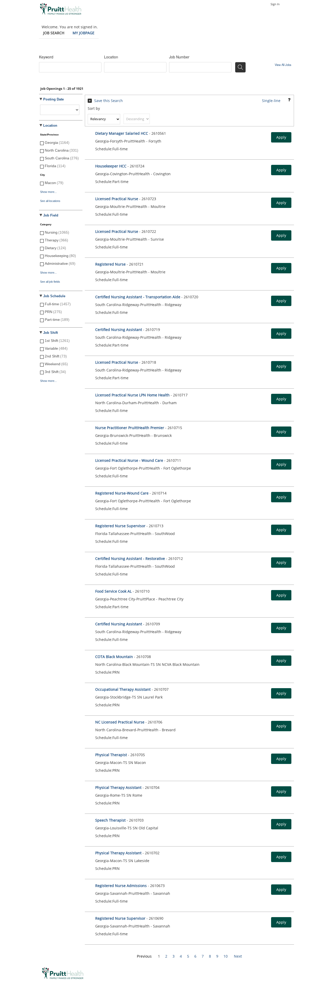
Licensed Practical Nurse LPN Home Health (132, 394)
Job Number (179, 56)
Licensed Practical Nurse (116, 198)
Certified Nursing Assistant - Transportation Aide (138, 296)
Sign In (275, 4)
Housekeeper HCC (110, 166)
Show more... (48, 191)
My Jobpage (83, 32)
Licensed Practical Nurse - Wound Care (129, 460)
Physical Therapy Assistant (119, 787)
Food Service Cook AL (113, 591)
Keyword (46, 56)
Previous (144, 956)
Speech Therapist (111, 820)
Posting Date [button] (53, 99)
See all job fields (50, 281)
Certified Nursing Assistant (119, 329)
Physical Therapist (111, 754)
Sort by (94, 108)
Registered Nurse (110, 264)
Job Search (53, 32)
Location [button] (50, 125)
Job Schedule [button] (54, 296)
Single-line (271, 100)
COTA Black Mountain (114, 656)
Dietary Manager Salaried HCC (121, 133)
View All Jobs (283, 65)
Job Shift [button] (50, 333)
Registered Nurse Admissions (121, 885)
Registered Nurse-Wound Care (122, 493)
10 (225, 956)
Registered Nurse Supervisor (120, 525)
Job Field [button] (50, 215)
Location (111, 56)
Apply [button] (281, 137)
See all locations (50, 200)
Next (238, 956)
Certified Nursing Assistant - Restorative (130, 558)
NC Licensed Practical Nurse (119, 722)
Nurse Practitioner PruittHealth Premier (129, 427)
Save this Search (108, 100)
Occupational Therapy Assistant (123, 689)
